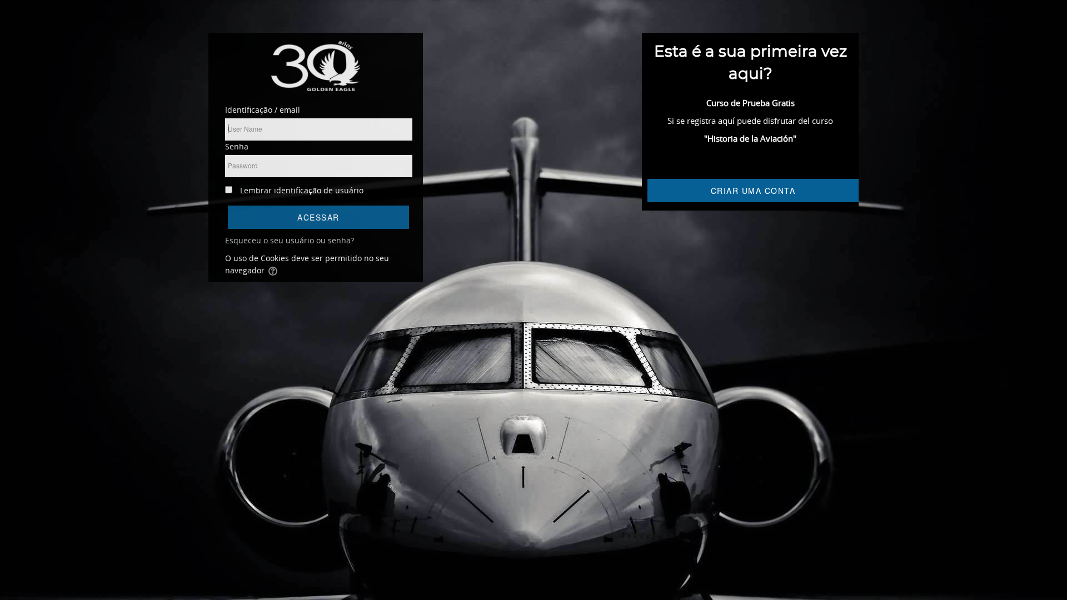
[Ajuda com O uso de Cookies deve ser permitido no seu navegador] (274, 270)
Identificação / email (262, 109)
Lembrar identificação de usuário (301, 190)
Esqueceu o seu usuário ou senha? (289, 240)
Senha (236, 146)
